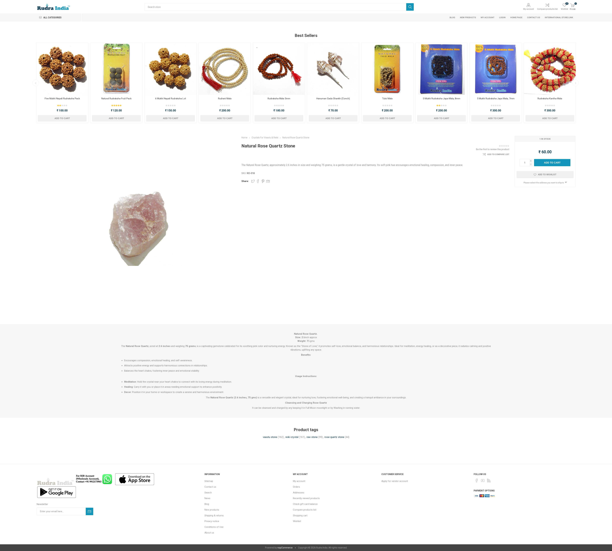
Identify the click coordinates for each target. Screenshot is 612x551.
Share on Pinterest (263, 181)
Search (410, 7)
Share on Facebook (258, 181)
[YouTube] (482, 480)
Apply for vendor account (394, 481)
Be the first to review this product (492, 149)
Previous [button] (36, 83)
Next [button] (575, 83)
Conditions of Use (213, 527)
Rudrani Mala (224, 98)
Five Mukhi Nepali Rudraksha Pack (62, 98)
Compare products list (547, 9)
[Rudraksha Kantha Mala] (550, 69)
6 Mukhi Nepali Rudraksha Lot (170, 98)
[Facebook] (476, 480)
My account (528, 9)
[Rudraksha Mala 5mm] (279, 69)
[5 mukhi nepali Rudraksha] (62, 69)
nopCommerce (285, 547)
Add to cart (62, 118)
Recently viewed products (306, 498)
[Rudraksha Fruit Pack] (116, 69)
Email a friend (268, 181)
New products (211, 509)
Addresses (298, 492)
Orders (296, 486)
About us (209, 532)
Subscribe (89, 511)
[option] (62, 83)
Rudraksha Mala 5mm (279, 98)
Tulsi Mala (387, 98)
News (207, 498)
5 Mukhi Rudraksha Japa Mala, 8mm (441, 98)
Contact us (210, 486)
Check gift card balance (305, 504)
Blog (206, 504)
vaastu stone (270, 437)
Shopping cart (300, 515)
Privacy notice (211, 521)
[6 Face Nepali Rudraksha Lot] (171, 69)
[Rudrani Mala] (225, 69)
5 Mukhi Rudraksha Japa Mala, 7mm (495, 98)
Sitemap (208, 481)
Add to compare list (498, 154)
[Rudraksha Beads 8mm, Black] (441, 69)
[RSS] (488, 480)
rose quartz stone (334, 437)
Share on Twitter (253, 181)
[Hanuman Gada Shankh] (333, 69)
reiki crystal (291, 437)
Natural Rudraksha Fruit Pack (116, 98)
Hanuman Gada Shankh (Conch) (333, 98)
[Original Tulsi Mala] (387, 69)
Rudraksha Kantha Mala (550, 98)
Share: (245, 181)
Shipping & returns (214, 515)
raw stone (312, 437)
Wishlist (297, 521)
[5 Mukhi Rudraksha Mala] (496, 69)
